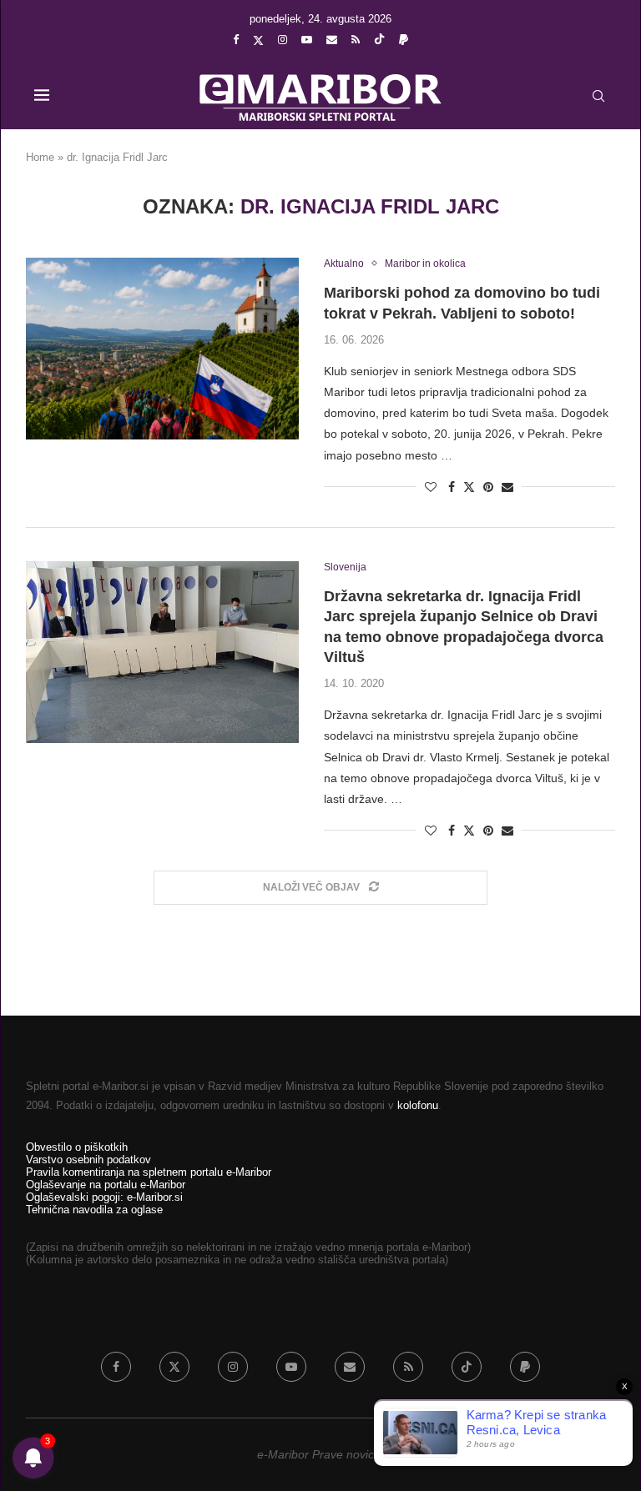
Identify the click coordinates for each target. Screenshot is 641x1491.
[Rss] (355, 39)
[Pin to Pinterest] (488, 487)
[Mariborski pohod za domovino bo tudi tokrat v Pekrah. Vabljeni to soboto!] (162, 348)
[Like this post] (431, 487)
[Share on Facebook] (451, 487)
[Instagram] (282, 39)
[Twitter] (258, 40)
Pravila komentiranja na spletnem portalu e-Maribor (148, 1172)
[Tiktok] (379, 40)
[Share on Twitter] (469, 486)
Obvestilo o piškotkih (77, 1147)
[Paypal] (403, 39)
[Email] (331, 39)
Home (40, 157)
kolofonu (417, 1105)
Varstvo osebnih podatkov (88, 1159)
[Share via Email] (507, 487)
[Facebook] (236, 39)
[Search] (598, 95)
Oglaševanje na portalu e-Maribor (105, 1184)
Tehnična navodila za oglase (94, 1209)
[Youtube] (306, 39)
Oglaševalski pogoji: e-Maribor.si (104, 1197)
